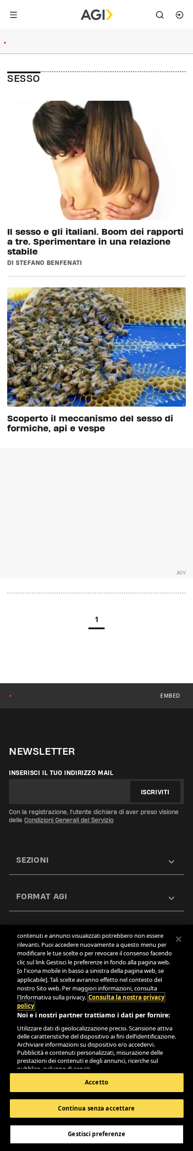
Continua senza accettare (96, 1108)
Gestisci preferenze (96, 1134)
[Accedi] (179, 14)
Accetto (96, 1082)
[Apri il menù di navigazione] (13, 14)
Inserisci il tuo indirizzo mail (61, 772)
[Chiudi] (179, 939)
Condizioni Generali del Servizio (69, 820)
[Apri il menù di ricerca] (159, 14)
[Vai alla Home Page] (96, 15)
